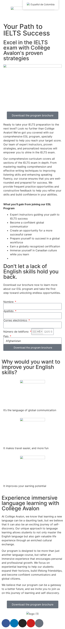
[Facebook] (6, 623)
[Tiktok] (39, 623)
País (6, 336)
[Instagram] (22, 623)
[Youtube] (31, 623)
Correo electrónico (15, 320)
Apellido (8, 311)
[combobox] (37, 331)
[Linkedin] (14, 623)
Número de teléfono (16, 331)
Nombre (8, 301)
